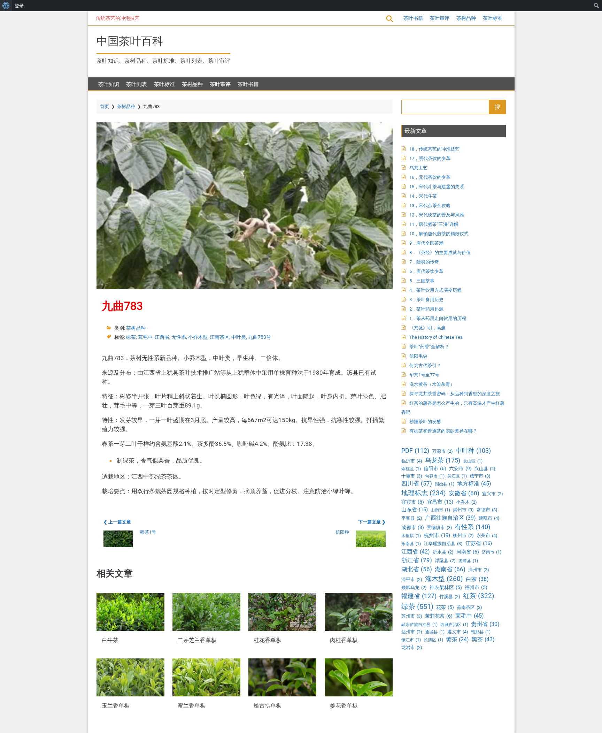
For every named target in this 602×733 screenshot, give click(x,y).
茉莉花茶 (439, 616)
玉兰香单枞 (116, 706)
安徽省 (464, 493)
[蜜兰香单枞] (206, 677)
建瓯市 (489, 518)
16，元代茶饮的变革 (429, 177)
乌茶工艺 (418, 167)
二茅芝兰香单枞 (197, 640)
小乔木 (466, 502)
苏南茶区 (469, 607)
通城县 (435, 631)
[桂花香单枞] (282, 612)
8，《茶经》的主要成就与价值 (440, 252)
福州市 (476, 587)
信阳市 (435, 468)
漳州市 (478, 569)
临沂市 (411, 461)
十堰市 (411, 476)
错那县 (481, 631)
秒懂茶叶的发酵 (425, 421)
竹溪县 (449, 596)
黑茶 (483, 639)
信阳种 (342, 532)
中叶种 (473, 450)
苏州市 (411, 616)
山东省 (414, 509)
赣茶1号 (148, 532)
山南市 (440, 509)
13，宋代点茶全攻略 (429, 205)
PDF (415, 450)
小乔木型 (198, 337)
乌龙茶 (442, 460)
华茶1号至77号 (424, 374)
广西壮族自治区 (450, 517)
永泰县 (411, 543)
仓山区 (473, 461)
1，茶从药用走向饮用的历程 (437, 318)
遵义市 (457, 631)
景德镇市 (439, 527)
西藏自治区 (454, 624)
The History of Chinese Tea (436, 337)
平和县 (411, 518)
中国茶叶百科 (130, 41)
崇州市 (463, 509)
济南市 (491, 552)
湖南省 (450, 569)
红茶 (478, 596)
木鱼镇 (411, 535)
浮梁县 (445, 560)
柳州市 (463, 535)
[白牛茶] (130, 612)
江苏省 (478, 543)
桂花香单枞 (267, 640)
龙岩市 (411, 647)
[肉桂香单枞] (359, 612)
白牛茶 (110, 640)
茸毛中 (145, 337)
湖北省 (416, 569)
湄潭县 (468, 560)
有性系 (472, 526)
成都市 (412, 527)
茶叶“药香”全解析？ (429, 346)
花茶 (445, 607)
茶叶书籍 (413, 18)
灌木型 (444, 579)
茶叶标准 (492, 18)
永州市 (487, 535)
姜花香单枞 (344, 706)
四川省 (416, 483)
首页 (104, 106)
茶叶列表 (136, 84)
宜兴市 (492, 493)
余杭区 (411, 468)
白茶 (477, 579)
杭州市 (437, 535)
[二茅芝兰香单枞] (206, 612)
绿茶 (131, 337)
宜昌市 (440, 502)
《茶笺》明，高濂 (427, 327)
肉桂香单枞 (344, 640)
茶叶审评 (439, 18)
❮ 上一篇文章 (117, 522)
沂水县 (443, 552)
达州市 (411, 631)
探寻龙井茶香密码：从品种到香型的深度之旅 (454, 393)
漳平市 (411, 579)
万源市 (442, 451)
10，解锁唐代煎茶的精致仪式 (439, 233)
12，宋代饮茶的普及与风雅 (436, 214)
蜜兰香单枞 (192, 706)
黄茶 (457, 639)
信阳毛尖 (418, 356)
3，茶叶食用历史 (426, 299)
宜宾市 (412, 502)
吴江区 (457, 476)
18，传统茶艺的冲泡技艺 (100, 18)
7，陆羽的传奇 (424, 262)
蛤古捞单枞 (267, 706)
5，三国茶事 (421, 280)
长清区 (433, 639)
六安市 (460, 468)
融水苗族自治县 (419, 624)
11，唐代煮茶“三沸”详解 (433, 224)
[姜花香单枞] (359, 677)
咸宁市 (480, 476)
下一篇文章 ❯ (372, 522)
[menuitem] (6, 5)
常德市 (487, 509)
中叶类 (238, 337)
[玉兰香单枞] (130, 677)
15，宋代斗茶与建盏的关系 (436, 186)
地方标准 (474, 483)
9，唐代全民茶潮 (426, 243)
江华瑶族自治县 (443, 543)
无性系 (178, 337)
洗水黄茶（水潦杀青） (432, 384)
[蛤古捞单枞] (282, 677)
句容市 (435, 476)
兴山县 (484, 468)
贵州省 (485, 624)
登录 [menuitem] (19, 5)
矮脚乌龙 (414, 587)
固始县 (444, 484)
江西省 (162, 337)
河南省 (467, 552)
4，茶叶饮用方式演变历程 (435, 290)
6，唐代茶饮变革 (426, 271)
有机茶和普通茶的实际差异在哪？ (443, 431)
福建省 (419, 596)
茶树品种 (466, 18)
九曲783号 (259, 337)
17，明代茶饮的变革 (429, 158)
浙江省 (416, 560)
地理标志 (423, 493)
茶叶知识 (108, 84)
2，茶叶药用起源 (426, 309)
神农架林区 (446, 587)
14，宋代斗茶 (423, 196)
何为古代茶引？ (425, 365)
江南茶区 (219, 337)
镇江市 (411, 639)
